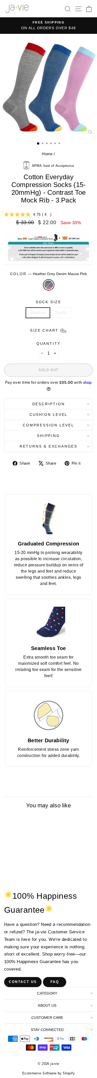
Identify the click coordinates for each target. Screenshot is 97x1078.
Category (47, 993)
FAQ (54, 982)
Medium (38, 312)
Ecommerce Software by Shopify (48, 1073)
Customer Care (47, 1017)
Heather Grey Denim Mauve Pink (48, 285)
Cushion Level (48, 414)
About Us (47, 1005)
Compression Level (48, 425)
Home (47, 154)
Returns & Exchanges (48, 446)
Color (48, 274)
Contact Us (23, 982)
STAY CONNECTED (47, 1030)
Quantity (48, 343)
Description (48, 404)
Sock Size (48, 302)
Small (61, 312)
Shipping (48, 436)
